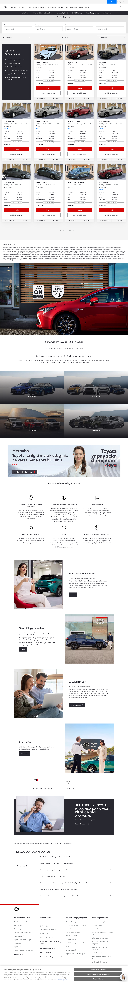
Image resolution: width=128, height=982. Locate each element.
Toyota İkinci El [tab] (22, 866)
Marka (97, 25)
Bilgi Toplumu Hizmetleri (101, 938)
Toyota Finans (44, 933)
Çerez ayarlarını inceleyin (98, 969)
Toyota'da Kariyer (71, 922)
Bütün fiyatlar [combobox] (10, 29)
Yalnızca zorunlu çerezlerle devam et (97, 974)
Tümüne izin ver (98, 979)
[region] (64, 974)
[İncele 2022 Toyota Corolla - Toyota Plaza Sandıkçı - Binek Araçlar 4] (16, 111)
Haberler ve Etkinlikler (73, 932)
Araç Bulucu (112, 2)
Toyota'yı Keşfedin (84, 7)
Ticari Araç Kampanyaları (22, 929)
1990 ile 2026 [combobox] (41, 29)
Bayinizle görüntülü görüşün (42, 788)
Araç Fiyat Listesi (20, 922)
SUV (67, 946)
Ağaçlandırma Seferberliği (75, 953)
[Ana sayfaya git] (5, 7)
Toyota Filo (17, 947)
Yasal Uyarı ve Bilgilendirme (101, 922)
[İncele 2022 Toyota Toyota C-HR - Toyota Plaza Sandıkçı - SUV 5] (111, 172)
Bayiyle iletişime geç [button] (48, 93)
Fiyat (5, 25)
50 (73, 230)
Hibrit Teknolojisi (71, 7)
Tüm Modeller (18, 954)
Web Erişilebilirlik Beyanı (100, 962)
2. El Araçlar (22, 7)
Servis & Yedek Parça (47, 957)
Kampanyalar (18, 925)
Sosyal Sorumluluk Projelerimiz (76, 925)
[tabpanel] (76, 876)
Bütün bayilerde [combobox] (72, 29)
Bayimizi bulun (71, 788)
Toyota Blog (71, 950)
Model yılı (37, 25)
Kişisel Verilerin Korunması (101, 929)
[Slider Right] (61, 51)
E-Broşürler (18, 943)
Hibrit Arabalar (71, 939)
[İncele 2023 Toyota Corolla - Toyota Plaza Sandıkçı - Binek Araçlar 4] (48, 111)
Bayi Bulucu (19, 936)
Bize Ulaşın (69, 929)
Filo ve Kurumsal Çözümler (37, 7)
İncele (48, 88)
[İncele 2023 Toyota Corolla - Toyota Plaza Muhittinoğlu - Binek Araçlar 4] (16, 172)
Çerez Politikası (97, 925)
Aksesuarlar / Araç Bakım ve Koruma (49, 942)
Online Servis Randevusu (48, 929)
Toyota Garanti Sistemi (47, 948)
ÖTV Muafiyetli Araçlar (73, 936)
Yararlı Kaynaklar (45, 952)
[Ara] (120, 7)
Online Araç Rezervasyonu (24, 932)
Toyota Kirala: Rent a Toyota (23, 939)
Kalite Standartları (98, 953)
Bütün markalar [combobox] (103, 29)
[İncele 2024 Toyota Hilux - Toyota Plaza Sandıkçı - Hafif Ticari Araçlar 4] (111, 52)
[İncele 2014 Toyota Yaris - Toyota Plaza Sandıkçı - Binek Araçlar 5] (79, 52)
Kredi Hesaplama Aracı (47, 937)
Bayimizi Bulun (123, 2)
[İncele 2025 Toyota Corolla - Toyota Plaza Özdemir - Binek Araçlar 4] (48, 52)
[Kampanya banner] (64, 461)
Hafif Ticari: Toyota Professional (76, 943)
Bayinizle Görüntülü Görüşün (23, 950)
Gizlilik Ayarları (62, 980)
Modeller (13, 7)
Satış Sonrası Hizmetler (56, 7)
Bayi (66, 25)
